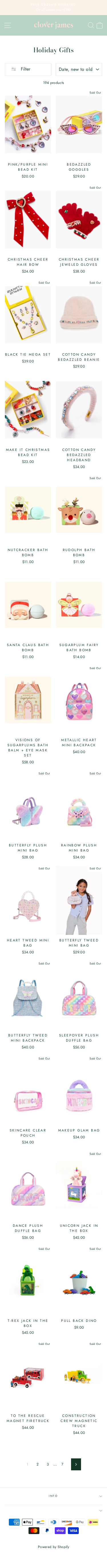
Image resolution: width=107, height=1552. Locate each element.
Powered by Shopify (53, 1546)
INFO (53, 1496)
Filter (24, 69)
